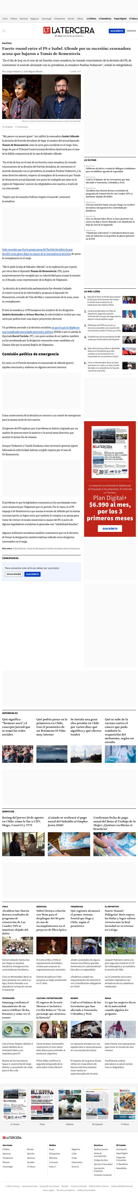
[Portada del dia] (110, 476)
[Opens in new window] (70, 1120)
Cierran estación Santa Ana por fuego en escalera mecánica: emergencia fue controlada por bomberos (110, 208)
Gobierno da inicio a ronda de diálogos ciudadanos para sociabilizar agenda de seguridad (110, 170)
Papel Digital (120, 18)
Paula (108, 998)
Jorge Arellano (13, 71)
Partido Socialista (55, 548)
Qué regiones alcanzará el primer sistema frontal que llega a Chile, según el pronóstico (85, 919)
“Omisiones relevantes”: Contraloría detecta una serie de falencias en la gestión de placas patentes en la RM (110, 236)
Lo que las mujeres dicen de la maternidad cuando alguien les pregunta (120, 1008)
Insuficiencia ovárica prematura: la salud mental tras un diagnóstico (118, 1064)
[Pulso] (42, 1120)
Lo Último (91, 18)
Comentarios (23, 127)
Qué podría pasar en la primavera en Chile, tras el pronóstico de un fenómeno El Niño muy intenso (51, 727)
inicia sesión (14, 574)
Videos (80, 18)
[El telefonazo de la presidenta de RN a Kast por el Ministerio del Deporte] (129, 339)
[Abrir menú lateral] (4, 31)
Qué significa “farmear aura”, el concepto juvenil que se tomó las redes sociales (16, 727)
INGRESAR (131, 31)
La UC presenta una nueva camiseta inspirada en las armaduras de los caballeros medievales (119, 981)
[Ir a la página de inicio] (69, 31)
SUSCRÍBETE (110, 528)
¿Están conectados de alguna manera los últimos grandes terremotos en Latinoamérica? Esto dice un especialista (86, 964)
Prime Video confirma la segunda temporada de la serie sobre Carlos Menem (49, 1064)
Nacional (24, 18)
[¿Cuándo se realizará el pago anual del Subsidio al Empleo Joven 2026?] (69, 844)
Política (13, 18)
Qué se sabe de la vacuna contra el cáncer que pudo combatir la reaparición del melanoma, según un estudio (119, 731)
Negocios (34, 18)
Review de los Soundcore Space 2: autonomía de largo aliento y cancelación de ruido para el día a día (17, 1065)
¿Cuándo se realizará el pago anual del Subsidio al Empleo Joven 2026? (68, 821)
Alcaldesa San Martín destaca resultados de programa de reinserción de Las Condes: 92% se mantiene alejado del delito (109, 194)
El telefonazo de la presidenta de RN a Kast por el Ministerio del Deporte (104, 338)
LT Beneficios (105, 18)
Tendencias (77, 906)
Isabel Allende (19, 548)
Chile (5, 906)
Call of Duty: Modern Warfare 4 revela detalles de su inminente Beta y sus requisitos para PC (17, 1048)
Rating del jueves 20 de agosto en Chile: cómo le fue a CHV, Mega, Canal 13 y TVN (23, 821)
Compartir (9, 127)
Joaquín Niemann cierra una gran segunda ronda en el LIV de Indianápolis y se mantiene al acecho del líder (120, 964)
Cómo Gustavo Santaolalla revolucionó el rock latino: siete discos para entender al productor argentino (50, 1048)
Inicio (5, 18)
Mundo (71, 18)
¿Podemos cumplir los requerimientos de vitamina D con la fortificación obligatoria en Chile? (86, 981)
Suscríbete (33, 574)
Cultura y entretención (49, 998)
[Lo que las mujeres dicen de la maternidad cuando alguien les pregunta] (120, 1029)
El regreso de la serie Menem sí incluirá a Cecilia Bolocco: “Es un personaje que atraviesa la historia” (50, 1010)
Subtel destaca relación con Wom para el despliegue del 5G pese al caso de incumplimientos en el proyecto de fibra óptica (51, 920)
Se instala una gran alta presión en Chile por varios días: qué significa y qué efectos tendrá (86, 727)
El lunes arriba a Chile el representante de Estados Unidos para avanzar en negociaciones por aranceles (50, 964)
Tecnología (46, 18)
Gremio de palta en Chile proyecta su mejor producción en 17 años (51, 980)
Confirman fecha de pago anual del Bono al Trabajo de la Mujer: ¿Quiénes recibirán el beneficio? (114, 823)
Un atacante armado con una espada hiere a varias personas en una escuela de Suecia (86, 1047)
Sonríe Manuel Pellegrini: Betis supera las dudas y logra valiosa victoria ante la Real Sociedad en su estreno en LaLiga (120, 920)
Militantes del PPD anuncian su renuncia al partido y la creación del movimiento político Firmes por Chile (104, 328)
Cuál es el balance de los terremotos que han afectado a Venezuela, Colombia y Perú (108, 181)
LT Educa (133, 18)
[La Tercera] (15, 1120)
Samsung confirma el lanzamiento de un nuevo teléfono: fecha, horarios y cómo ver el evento (16, 1010)
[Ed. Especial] (97, 1120)
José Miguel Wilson (33, 71)
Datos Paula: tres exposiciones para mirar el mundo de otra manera (120, 1047)
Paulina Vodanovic (71, 548)
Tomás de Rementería (36, 548)
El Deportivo (59, 18)
